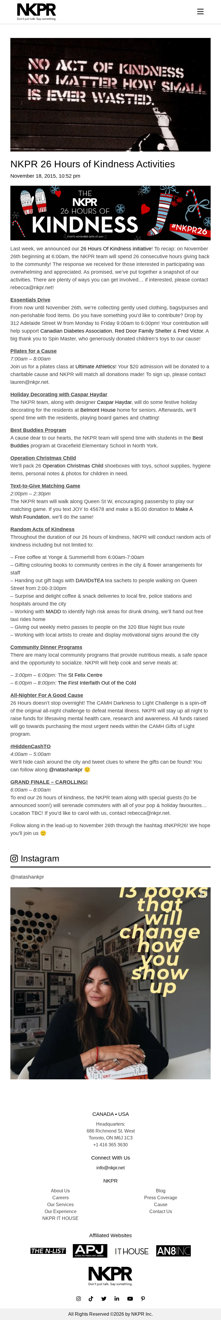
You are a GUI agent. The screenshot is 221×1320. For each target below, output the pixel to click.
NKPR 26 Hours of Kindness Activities (92, 164)
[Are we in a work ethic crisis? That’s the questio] (110, 987)
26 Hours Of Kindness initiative (116, 249)
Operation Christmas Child (73, 466)
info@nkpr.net (110, 1167)
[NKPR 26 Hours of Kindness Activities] (110, 94)
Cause (160, 1204)
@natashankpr (66, 770)
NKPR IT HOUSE (60, 1218)
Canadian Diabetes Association (76, 331)
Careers (60, 1197)
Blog (160, 1190)
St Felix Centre (85, 675)
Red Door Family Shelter (143, 331)
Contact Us (160, 1211)
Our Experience (61, 1211)
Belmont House (98, 410)
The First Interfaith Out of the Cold (97, 683)
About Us (60, 1190)
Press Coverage (160, 1197)
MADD (53, 611)
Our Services (60, 1204)
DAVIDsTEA (90, 580)
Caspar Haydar (114, 402)
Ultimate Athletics (95, 366)
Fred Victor (190, 331)
